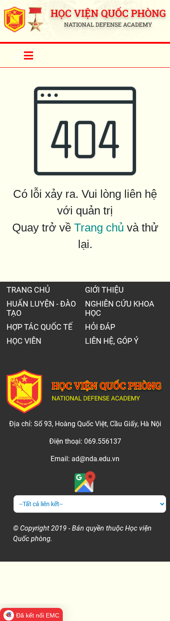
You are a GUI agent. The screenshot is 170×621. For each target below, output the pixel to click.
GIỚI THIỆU (104, 289)
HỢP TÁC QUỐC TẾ (39, 326)
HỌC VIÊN (24, 340)
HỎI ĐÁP (100, 326)
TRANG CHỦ (28, 289)
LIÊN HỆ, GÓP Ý (112, 340)
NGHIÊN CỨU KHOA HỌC (119, 308)
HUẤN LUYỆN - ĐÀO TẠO (41, 308)
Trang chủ (99, 227)
